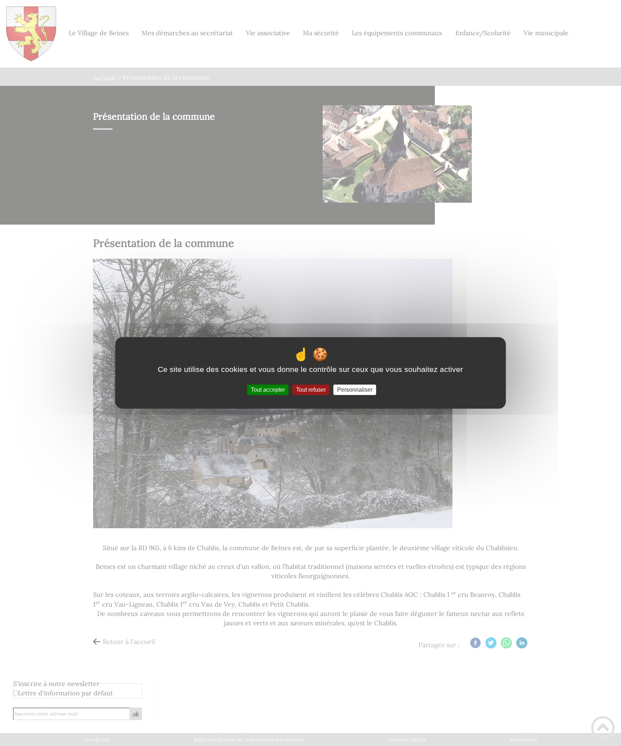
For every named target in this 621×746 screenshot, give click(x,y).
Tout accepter (268, 390)
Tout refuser (311, 390)
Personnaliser (355, 390)
